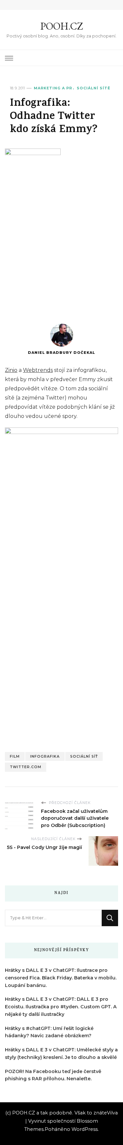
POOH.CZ (61, 26)
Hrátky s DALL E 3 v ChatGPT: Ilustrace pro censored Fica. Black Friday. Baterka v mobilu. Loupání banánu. (60, 977)
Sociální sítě (93, 88)
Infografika (45, 756)
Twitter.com (25, 767)
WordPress (85, 1129)
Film (15, 756)
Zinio (11, 370)
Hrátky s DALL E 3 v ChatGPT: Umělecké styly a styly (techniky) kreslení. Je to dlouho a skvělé (61, 1053)
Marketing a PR (53, 88)
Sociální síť (84, 756)
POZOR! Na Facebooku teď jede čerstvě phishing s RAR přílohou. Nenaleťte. (53, 1075)
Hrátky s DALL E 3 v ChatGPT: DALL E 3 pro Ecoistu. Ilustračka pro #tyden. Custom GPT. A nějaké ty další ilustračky (61, 1006)
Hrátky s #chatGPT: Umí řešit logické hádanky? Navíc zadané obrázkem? (49, 1032)
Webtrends (38, 370)
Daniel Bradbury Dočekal (61, 353)
